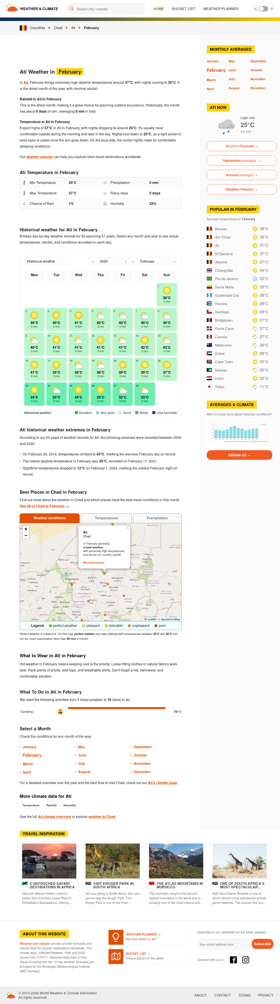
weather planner (39, 156)
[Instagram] (245, 959)
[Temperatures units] (263, 8)
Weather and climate (35, 943)
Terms (244, 995)
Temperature (31, 805)
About (200, 995)
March (28, 763)
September (143, 746)
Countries (37, 27)
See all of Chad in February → (44, 505)
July (81, 763)
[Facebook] (233, 959)
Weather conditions (49, 517)
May (81, 746)
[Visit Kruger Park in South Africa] (113, 861)
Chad (58, 27)
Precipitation (157, 517)
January (29, 746)
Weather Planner (221, 8)
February (91, 27)
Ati (73, 27)
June (82, 755)
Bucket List (183, 8)
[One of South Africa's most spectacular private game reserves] (239, 861)
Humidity (70, 805)
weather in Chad (101, 816)
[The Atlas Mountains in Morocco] (176, 861)
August (84, 771)
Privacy (265, 995)
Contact (222, 995)
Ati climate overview (54, 816)
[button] (124, 596)
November (142, 763)
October (140, 755)
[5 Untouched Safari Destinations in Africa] (49, 861)
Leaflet (151, 619)
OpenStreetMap (170, 619)
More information (93, 563)
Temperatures (106, 517)
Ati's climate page (162, 782)
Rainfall (51, 805)
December (142, 771)
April (27, 772)
